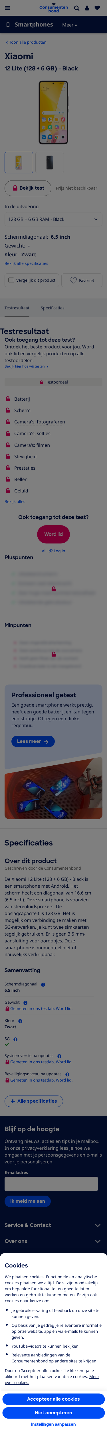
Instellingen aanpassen (53, 1424)
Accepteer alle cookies (53, 1399)
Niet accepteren (53, 1413)
